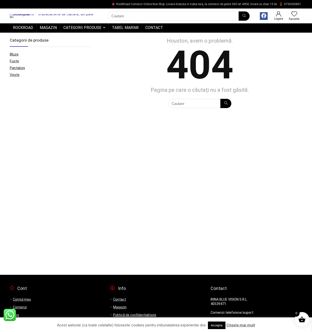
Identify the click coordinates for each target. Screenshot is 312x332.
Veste (15, 75)
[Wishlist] (294, 14)
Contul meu (22, 299)
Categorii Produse (82, 27)
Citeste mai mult (240, 325)
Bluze (14, 54)
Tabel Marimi (125, 27)
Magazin (48, 27)
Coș (16, 315)
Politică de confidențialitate (134, 315)
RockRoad (23, 27)
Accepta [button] (217, 325)
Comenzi (20, 307)
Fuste (14, 61)
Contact (154, 27)
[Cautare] (244, 16)
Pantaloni (17, 68)
